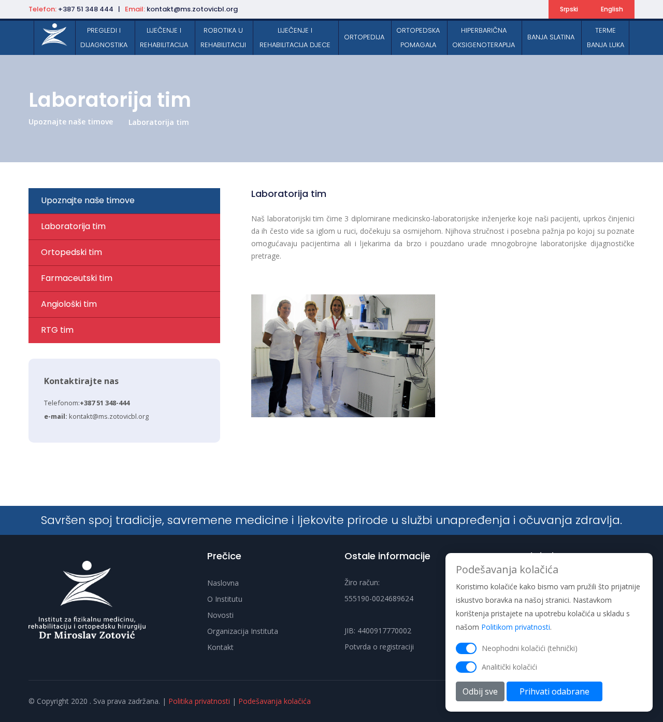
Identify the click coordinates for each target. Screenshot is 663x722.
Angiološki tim (69, 304)
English (612, 9)
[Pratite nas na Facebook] (490, 10)
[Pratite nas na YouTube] (520, 10)
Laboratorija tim (158, 122)
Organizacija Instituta (242, 631)
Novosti (220, 615)
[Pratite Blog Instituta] (535, 10)
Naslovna (223, 583)
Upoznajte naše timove (70, 121)
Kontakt (220, 647)
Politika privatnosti (199, 701)
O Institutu (224, 599)
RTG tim (57, 330)
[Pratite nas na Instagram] (505, 10)
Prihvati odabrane (554, 691)
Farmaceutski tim (76, 278)
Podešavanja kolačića (274, 701)
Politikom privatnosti (515, 627)
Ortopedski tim (71, 252)
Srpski (569, 9)
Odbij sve (480, 691)
